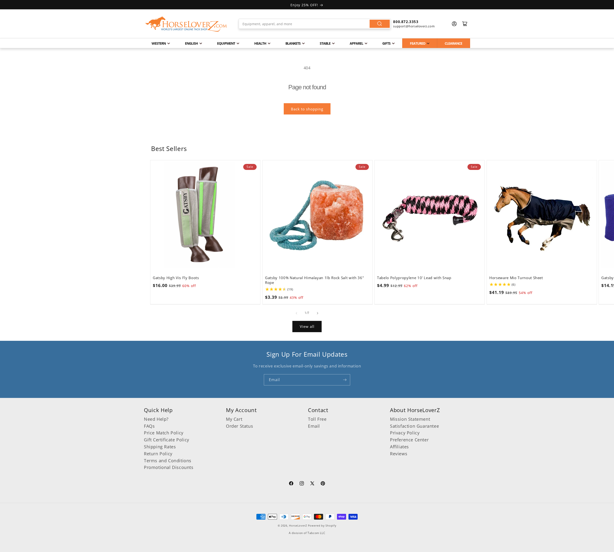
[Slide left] (296, 313)
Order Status (239, 426)
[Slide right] (317, 313)
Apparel (356, 43)
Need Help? (156, 419)
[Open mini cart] (465, 23)
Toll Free (317, 419)
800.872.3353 (405, 21)
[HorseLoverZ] (186, 23)
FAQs (149, 426)
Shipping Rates (160, 447)
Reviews (398, 453)
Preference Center (409, 440)
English (191, 43)
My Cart (234, 419)
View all (307, 326)
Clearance (453, 43)
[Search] (380, 24)
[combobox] (315, 24)
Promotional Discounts (169, 467)
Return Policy (158, 453)
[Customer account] (454, 23)
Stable (325, 43)
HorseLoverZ (298, 525)
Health (260, 43)
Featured (417, 43)
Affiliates (399, 447)
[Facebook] (291, 484)
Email (314, 426)
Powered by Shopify (322, 525)
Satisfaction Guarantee (414, 426)
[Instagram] (301, 484)
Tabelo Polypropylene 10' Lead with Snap (414, 277)
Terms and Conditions (167, 460)
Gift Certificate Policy (166, 440)
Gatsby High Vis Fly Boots (176, 277)
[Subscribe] (344, 379)
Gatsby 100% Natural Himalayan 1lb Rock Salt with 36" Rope (314, 280)
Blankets (293, 43)
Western (159, 43)
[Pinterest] (323, 484)
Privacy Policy (404, 433)
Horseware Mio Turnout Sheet (516, 277)
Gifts (386, 43)
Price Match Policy (163, 433)
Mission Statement (410, 419)
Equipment (226, 43)
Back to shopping (307, 109)
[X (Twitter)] (312, 484)
